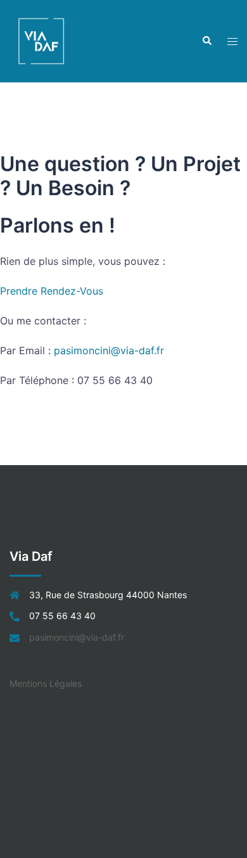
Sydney (123, 835)
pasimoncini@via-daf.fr (109, 350)
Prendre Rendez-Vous (51, 291)
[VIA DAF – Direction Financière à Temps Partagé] (41, 40)
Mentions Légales (46, 683)
